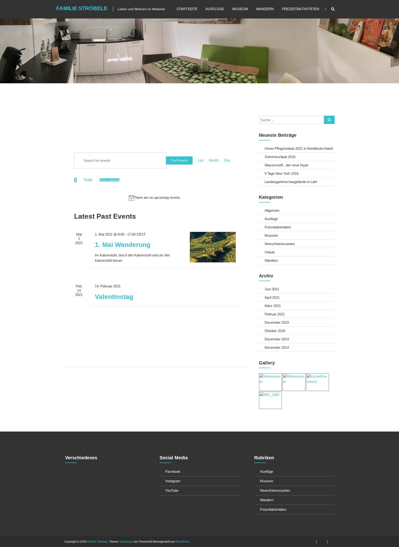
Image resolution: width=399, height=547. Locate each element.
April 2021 (272, 297)
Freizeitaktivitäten (300, 9)
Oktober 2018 (275, 331)
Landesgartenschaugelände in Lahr (291, 182)
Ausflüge (215, 9)
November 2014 (277, 347)
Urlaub (270, 252)
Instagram (173, 481)
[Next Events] (75, 180)
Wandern (265, 9)
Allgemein (272, 210)
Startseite (186, 9)
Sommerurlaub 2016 (280, 157)
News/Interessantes (280, 244)
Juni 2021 (272, 289)
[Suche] (329, 120)
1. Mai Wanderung (122, 244)
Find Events (179, 160)
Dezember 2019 (277, 322)
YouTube (171, 490)
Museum (240, 9)
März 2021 (273, 306)
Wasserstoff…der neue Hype (286, 165)
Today (88, 180)
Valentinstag (114, 296)
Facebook (172, 471)
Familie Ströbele (81, 8)
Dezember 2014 (277, 339)
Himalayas (126, 541)
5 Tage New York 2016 (282, 173)
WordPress (183, 541)
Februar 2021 (275, 314)
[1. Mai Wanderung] (213, 247)
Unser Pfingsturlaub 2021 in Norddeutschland (299, 148)
